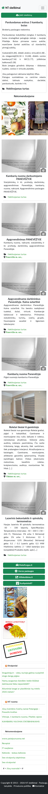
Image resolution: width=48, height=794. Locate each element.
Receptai (6, 743)
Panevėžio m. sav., (14, 257)
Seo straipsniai (9, 762)
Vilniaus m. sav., (13, 476)
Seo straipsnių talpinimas (13, 758)
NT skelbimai (13, 8)
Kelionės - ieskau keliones (14, 753)
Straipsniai (12, 666)
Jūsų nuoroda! (13, 768)
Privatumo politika (22, 786)
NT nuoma (12, 702)
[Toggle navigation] (42, 8)
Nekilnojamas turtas (17, 197)
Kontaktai (39, 786)
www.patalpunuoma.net (13, 739)
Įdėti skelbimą (25, 15)
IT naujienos (7, 748)
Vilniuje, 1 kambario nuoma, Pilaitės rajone (22, 717)
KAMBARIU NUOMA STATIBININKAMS (21, 722)
